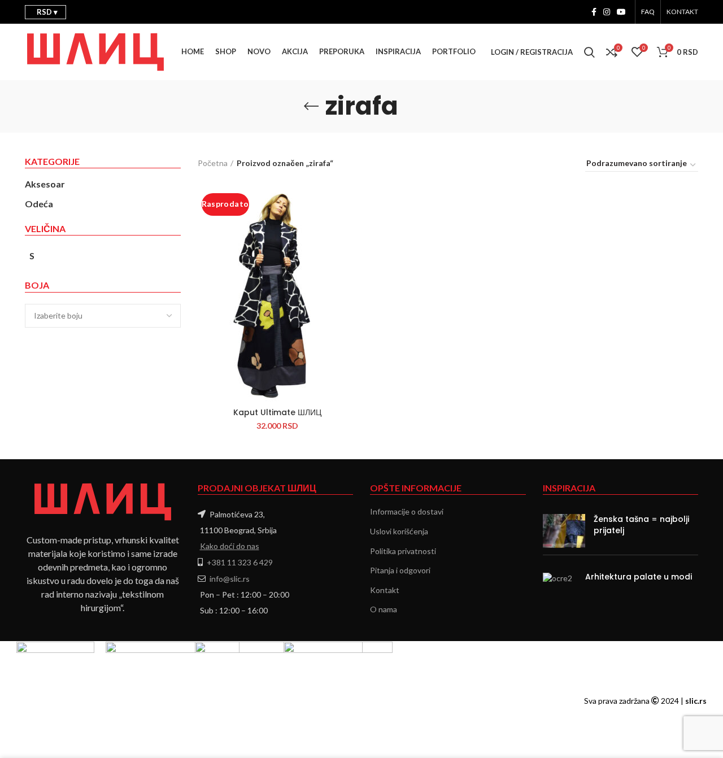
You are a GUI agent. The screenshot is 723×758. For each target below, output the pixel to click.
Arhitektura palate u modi (638, 576)
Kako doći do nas (229, 546)
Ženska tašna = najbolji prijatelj (641, 524)
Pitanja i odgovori (400, 570)
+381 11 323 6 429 (240, 562)
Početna (213, 163)
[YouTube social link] (621, 12)
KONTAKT (682, 11)
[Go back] (311, 106)
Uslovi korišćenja (399, 531)
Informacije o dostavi (406, 511)
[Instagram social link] (606, 12)
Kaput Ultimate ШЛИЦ (277, 412)
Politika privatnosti (403, 551)
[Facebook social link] (594, 12)
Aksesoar (45, 183)
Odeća (39, 203)
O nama (383, 609)
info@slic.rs (230, 578)
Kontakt (384, 590)
